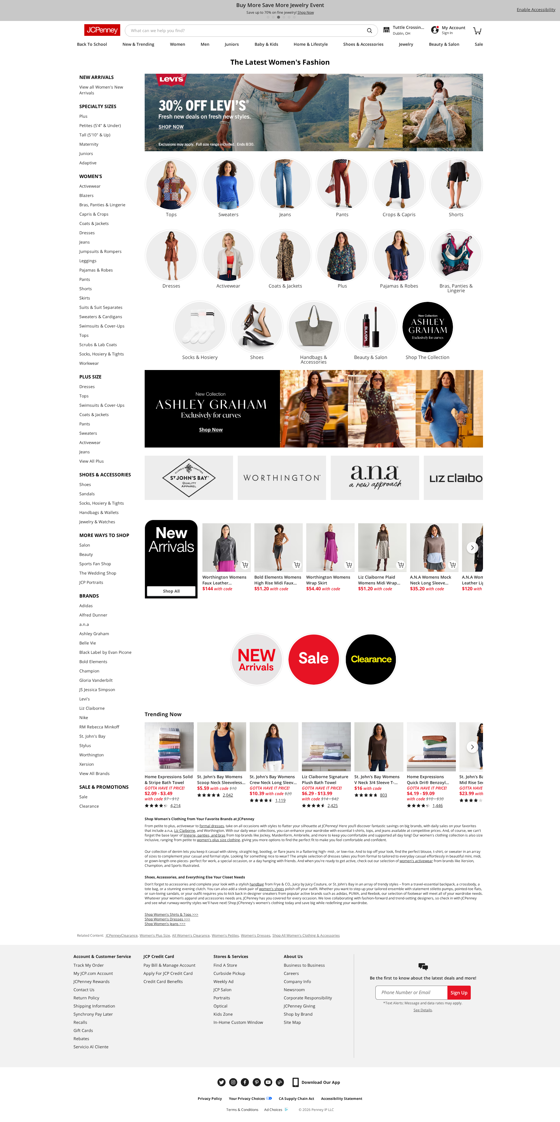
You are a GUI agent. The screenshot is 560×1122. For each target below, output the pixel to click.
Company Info (297, 981)
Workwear (89, 363)
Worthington (91, 755)
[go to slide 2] (273, 17)
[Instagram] (234, 1082)
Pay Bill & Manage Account (169, 965)
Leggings (88, 260)
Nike (83, 717)
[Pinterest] (257, 1082)
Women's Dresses (255, 935)
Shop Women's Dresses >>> (167, 919)
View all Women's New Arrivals (101, 90)
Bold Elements (93, 661)
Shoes (85, 484)
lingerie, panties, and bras (204, 835)
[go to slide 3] (278, 17)
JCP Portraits (91, 582)
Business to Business (304, 965)
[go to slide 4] (283, 17)
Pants (84, 279)
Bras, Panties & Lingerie (102, 204)
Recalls (80, 1022)
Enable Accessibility (536, 9)
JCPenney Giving (299, 1006)
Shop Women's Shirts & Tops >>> (171, 914)
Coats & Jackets (94, 223)
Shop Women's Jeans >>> (165, 923)
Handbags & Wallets (99, 512)
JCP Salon (223, 989)
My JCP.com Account (93, 973)
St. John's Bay (92, 736)
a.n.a (84, 624)
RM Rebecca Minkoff (99, 727)
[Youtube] (269, 1082)
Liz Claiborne (92, 708)
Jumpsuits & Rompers (100, 251)
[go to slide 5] (289, 17)
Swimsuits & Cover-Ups (102, 326)
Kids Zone (223, 1014)
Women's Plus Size (155, 935)
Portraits (222, 998)
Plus (83, 116)
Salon (84, 545)
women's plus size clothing (218, 839)
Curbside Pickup (229, 973)
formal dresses (212, 825)
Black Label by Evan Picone (105, 652)
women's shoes (271, 888)
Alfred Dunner (93, 615)
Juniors (86, 153)
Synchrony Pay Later (93, 1014)
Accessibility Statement (341, 1098)
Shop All (171, 591)
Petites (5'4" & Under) (100, 125)
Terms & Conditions (242, 1109)
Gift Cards (83, 1030)
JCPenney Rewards (92, 981)
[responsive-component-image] (189, 478)
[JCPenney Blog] (280, 1082)
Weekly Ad (224, 981)
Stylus (85, 745)
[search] (372, 30)
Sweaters (88, 433)
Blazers (86, 195)
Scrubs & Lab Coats (98, 344)
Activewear (90, 186)
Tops (84, 335)
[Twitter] (222, 1082)
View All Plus (91, 461)
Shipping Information (94, 1006)
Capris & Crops (93, 214)
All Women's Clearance (191, 935)
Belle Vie (87, 643)
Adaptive (88, 162)
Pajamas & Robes (96, 270)
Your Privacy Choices (247, 1098)
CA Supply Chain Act (296, 1098)
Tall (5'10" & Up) (94, 135)
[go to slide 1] (268, 17)
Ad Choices (273, 1109)
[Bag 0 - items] (477, 30)
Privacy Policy (210, 1098)
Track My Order (89, 965)
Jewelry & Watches (97, 521)
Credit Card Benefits (163, 981)
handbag (257, 884)
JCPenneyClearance (121, 935)
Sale (83, 796)
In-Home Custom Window (238, 1022)
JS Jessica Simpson (97, 689)
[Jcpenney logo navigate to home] (102, 30)
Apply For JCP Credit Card (168, 973)
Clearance (89, 806)
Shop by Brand (298, 1014)
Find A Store (225, 965)
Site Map (292, 1022)
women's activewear (416, 860)
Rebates (81, 1038)
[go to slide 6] (294, 17)
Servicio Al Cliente (91, 1046)
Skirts (84, 298)
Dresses (87, 232)
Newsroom (294, 989)
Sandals (87, 493)
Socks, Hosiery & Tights (101, 354)
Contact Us (84, 989)
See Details (423, 1009)
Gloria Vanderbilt (96, 680)
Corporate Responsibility (308, 998)
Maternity (88, 144)
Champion (89, 671)
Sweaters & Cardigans (100, 316)
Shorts (85, 288)
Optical (221, 1006)
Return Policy (86, 998)
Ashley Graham (94, 633)
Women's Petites (225, 935)
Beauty (86, 554)
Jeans (84, 242)
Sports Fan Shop (95, 563)
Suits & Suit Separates (101, 307)
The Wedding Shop (97, 573)
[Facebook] (245, 1082)
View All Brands (94, 773)
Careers (291, 973)
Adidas (86, 605)
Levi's (84, 699)
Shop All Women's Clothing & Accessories (306, 935)
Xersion (86, 764)
